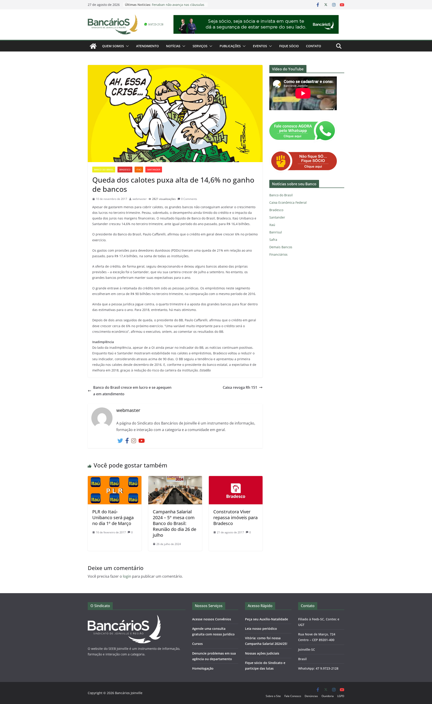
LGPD (340, 696)
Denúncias (311, 696)
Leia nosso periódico (261, 628)
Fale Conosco (292, 696)
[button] (126, 46)
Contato (313, 46)
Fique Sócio (289, 46)
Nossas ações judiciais (262, 653)
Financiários (278, 254)
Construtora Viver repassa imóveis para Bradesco (235, 517)
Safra (273, 239)
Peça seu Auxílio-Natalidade (266, 619)
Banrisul (275, 232)
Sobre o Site (273, 696)
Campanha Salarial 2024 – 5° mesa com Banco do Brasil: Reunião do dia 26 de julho (174, 523)
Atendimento (147, 46)
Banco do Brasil (103, 169)
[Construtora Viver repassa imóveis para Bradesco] (236, 479)
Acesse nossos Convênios (211, 619)
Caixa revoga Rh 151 (240, 387)
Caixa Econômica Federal (288, 202)
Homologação (203, 668)
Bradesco (124, 169)
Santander (153, 169)
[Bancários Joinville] (93, 46)
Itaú (138, 169)
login (127, 576)
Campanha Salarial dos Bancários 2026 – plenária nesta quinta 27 (177, 5)
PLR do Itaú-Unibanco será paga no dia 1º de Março (113, 517)
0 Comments (189, 199)
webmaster (140, 199)
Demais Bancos (280, 247)
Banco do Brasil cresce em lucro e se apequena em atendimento (132, 390)
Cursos (197, 643)
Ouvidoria (328, 696)
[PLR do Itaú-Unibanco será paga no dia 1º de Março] (115, 479)
